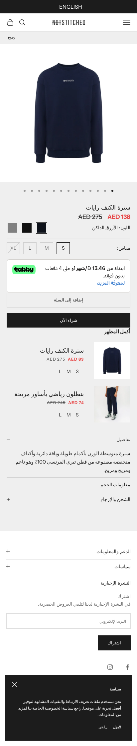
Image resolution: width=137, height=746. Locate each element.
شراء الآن (68, 320)
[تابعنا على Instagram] (110, 667)
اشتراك (114, 642)
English (70, 6)
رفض (102, 726)
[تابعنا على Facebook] (127, 667)
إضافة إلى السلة (68, 299)
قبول (117, 726)
